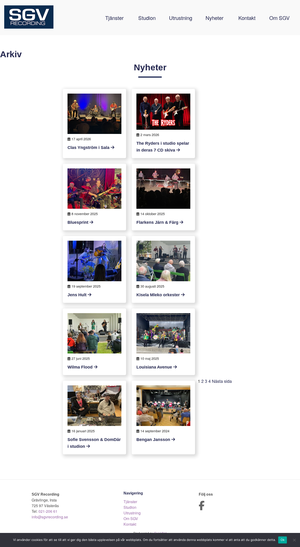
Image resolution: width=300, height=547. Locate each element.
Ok (283, 540)
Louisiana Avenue (154, 367)
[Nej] (294, 540)
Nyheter (214, 17)
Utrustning (180, 17)
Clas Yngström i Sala (88, 147)
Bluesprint (78, 222)
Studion (147, 17)
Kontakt (246, 17)
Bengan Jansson (153, 439)
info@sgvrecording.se (50, 517)
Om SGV (279, 17)
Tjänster (114, 17)
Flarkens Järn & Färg (157, 222)
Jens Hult (77, 294)
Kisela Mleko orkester (158, 294)
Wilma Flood (80, 367)
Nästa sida (222, 381)
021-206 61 (47, 511)
